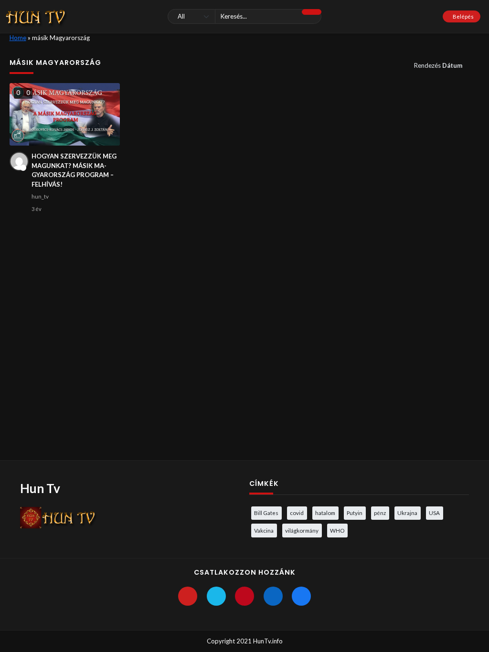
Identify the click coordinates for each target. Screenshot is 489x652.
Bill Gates (266, 512)
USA (434, 512)
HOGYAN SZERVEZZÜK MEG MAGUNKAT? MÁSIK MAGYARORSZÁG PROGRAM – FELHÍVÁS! (74, 170)
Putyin (354, 512)
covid (297, 512)
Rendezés (438, 65)
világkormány (302, 530)
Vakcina (264, 530)
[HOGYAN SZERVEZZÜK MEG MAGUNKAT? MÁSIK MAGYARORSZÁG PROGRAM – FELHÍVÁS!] (65, 114)
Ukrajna (407, 512)
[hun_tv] (19, 161)
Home (18, 38)
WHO (337, 530)
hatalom (325, 512)
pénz (380, 512)
